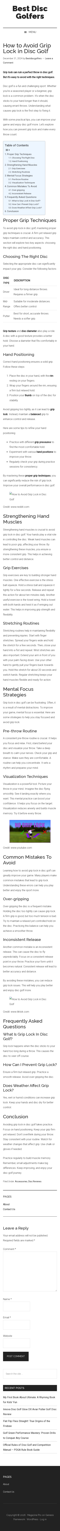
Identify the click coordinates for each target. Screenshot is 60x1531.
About (6, 1204)
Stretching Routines (21, 172)
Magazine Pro (34, 1515)
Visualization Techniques (23, 182)
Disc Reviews (34, 1181)
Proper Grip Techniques (19, 154)
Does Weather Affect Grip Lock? (27, 208)
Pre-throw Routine (20, 179)
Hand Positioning (20, 161)
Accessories (21, 1181)
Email (7, 1317)
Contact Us (9, 1209)
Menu (32, 32)
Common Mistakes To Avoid (22, 186)
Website (7, 1335)
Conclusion (13, 211)
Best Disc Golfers (30, 12)
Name (7, 1299)
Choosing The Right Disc (23, 158)
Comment (9, 1249)
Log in (43, 1519)
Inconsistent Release (21, 193)
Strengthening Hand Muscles (22, 165)
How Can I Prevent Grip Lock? (25, 204)
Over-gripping (18, 190)
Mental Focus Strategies (20, 175)
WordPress (32, 1519)
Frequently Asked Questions (21, 197)
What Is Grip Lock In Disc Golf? (26, 201)
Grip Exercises (18, 168)
